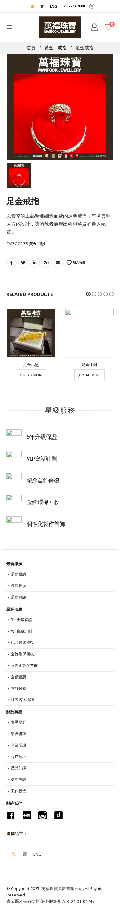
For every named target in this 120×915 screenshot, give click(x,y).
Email (58, 263)
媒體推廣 (18, 585)
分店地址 (18, 756)
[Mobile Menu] (11, 27)
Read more (33, 375)
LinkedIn (35, 263)
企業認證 (18, 745)
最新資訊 (18, 597)
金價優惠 (18, 677)
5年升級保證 (21, 619)
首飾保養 (18, 688)
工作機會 (18, 791)
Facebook (11, 263)
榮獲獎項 (18, 733)
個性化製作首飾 (24, 665)
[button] (88, 294)
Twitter (23, 263)
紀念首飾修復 (22, 642)
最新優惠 (18, 574)
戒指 (41, 243)
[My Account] (94, 27)
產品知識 (18, 768)
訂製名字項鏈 (22, 699)
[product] (31, 333)
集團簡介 (18, 722)
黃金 (32, 243)
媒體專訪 (18, 779)
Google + (46, 263)
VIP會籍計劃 (21, 631)
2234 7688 (76, 6)
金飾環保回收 (22, 654)
